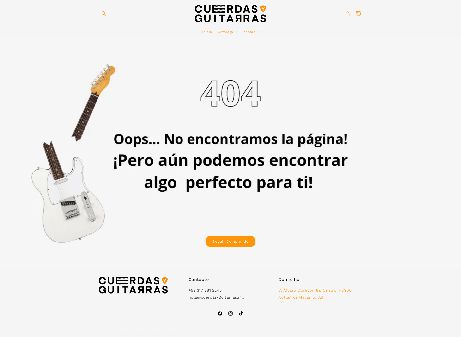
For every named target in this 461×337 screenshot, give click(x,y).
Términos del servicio (271, 334)
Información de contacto (339, 334)
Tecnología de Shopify (162, 334)
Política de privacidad (235, 334)
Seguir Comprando (230, 241)
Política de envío (304, 334)
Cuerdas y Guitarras (130, 334)
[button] (103, 13)
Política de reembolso (199, 334)
